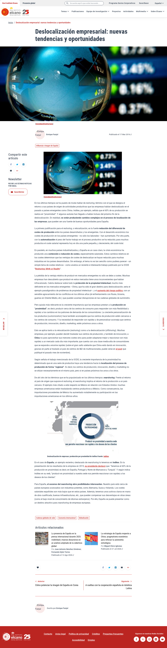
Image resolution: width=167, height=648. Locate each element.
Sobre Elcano (156, 11)
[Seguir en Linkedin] (156, 639)
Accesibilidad (78, 640)
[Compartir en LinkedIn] (23, 165)
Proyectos (116, 11)
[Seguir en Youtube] (162, 639)
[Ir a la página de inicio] (17, 10)
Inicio (10, 22)
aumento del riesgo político (110, 290)
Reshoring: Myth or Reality (47, 269)
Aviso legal (60, 634)
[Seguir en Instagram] (149, 639)
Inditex (106, 456)
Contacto (48, 634)
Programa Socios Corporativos (122, 3)
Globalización (84, 518)
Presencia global (29, 3)
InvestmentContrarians (44, 124)
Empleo (91, 640)
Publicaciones (78, 11)
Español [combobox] (158, 3)
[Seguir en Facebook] (136, 639)
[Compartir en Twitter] (17, 165)
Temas (64, 11)
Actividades (128, 11)
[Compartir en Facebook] (11, 165)
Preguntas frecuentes (113, 634)
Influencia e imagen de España (47, 146)
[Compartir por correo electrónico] (11, 171)
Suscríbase (144, 3)
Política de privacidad (79, 634)
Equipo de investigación (97, 11)
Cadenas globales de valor (45, 518)
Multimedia (141, 11)
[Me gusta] (37, 567)
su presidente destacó (95, 466)
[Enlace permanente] (17, 171)
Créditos (96, 634)
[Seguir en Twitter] (142, 639)
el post (119, 349)
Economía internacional (67, 518)
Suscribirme (19, 192)
